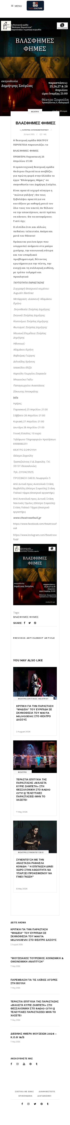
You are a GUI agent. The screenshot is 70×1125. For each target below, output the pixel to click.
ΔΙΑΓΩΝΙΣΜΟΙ (44, 1096)
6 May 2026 (21, 888)
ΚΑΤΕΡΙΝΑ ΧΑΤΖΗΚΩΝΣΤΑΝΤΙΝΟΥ (35, 130)
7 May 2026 (21, 812)
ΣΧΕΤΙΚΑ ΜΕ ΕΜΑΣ (24, 1091)
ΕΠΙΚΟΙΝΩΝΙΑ (25, 1096)
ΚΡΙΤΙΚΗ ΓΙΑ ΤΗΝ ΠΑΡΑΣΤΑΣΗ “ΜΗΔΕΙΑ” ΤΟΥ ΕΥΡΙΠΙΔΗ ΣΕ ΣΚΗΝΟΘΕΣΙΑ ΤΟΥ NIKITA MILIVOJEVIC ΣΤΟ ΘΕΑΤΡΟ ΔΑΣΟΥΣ (34, 712)
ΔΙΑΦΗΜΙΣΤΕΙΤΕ (47, 1091)
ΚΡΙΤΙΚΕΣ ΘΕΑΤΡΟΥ (38, 699)
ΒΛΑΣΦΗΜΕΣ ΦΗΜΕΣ (26, 616)
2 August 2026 (23, 731)
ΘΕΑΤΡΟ (35, 112)
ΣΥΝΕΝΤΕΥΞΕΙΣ (36, 852)
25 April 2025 (29, 134)
